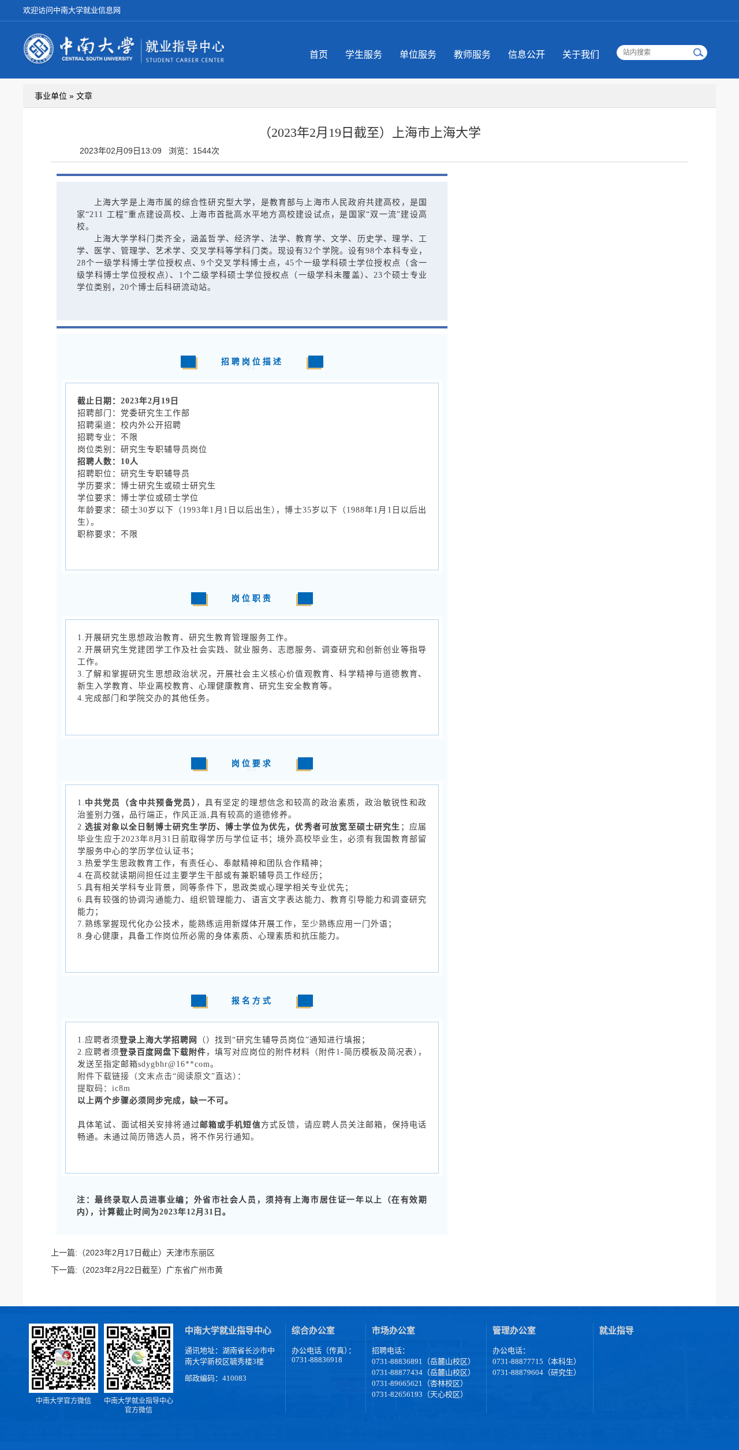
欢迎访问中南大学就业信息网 (72, 10)
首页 (318, 54)
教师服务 (472, 54)
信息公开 (526, 54)
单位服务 (418, 54)
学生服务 (363, 54)
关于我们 (580, 54)
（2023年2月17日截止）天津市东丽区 (146, 1252)
